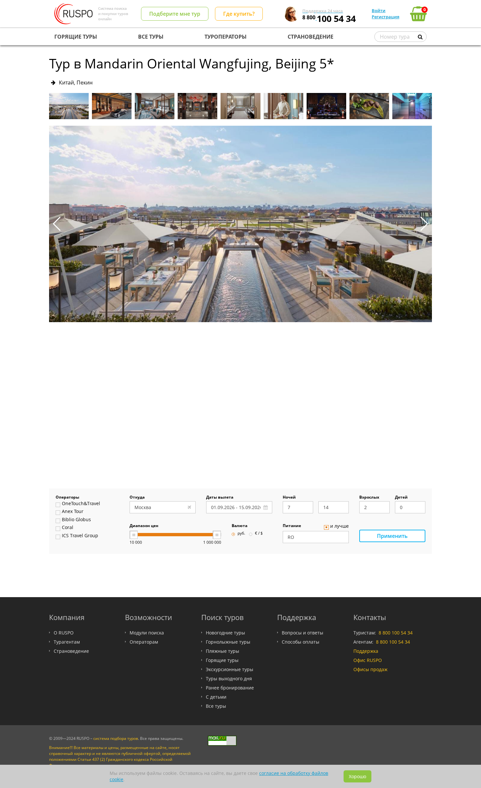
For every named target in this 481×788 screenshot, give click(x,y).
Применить (392, 536)
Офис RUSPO (367, 660)
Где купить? (239, 13)
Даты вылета (219, 497)
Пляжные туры (222, 651)
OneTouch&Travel (81, 503)
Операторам (144, 642)
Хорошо (357, 776)
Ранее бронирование (230, 688)
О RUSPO (64, 633)
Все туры (216, 706)
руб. (241, 533)
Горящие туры (222, 660)
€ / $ (259, 533)
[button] (424, 224)
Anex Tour (72, 511)
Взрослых (369, 497)
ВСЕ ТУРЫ (151, 36)
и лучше (339, 526)
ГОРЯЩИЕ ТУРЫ (75, 36)
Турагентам (67, 642)
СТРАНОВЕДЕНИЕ (310, 36)
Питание (292, 526)
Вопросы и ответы (302, 633)
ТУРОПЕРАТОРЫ (226, 36)
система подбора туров (115, 738)
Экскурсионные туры (229, 669)
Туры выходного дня (229, 678)
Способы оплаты (300, 642)
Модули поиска (147, 633)
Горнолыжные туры (228, 642)
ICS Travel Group (80, 536)
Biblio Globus (76, 519)
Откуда (137, 497)
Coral (67, 527)
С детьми (216, 697)
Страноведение (71, 651)
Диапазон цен (144, 526)
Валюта (239, 526)
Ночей (289, 497)
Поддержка (365, 651)
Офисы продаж (370, 669)
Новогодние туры (225, 633)
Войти (378, 10)
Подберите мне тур (174, 13)
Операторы (67, 497)
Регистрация (385, 17)
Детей (401, 497)
